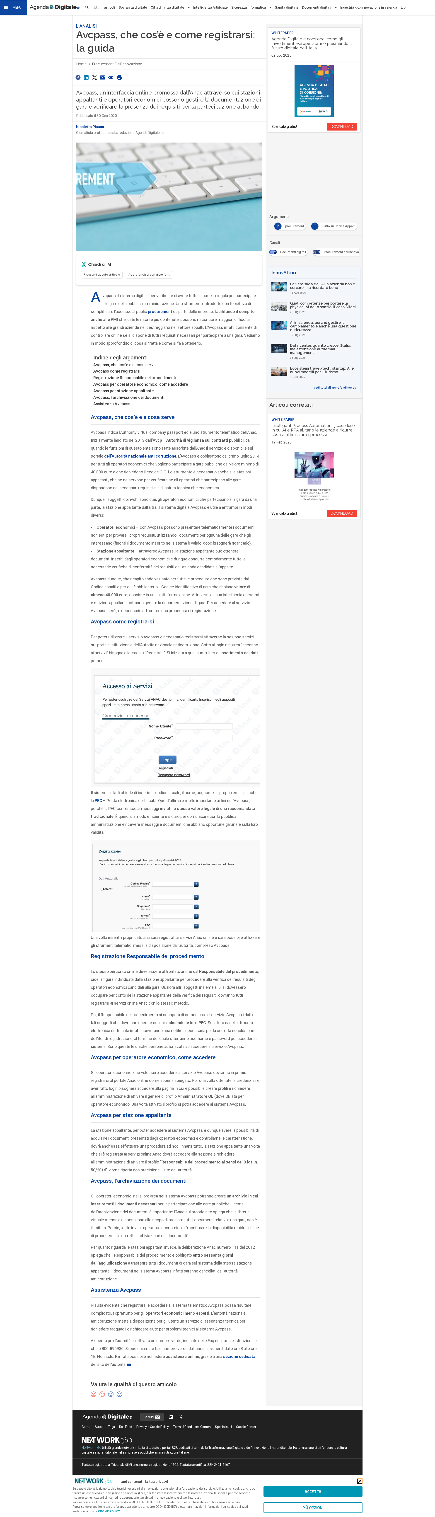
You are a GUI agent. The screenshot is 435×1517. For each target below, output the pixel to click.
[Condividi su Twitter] (94, 77)
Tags (111, 1427)
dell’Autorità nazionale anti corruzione (140, 456)
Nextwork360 (91, 1447)
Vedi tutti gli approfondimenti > (335, 387)
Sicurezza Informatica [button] (248, 7)
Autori (99, 1427)
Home (81, 64)
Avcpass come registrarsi (116, 371)
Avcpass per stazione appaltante (123, 390)
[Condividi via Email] (102, 77)
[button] (13, 7)
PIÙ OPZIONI (313, 1508)
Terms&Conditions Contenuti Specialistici (202, 1427)
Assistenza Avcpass (111, 403)
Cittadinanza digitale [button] (167, 7)
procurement (160, 311)
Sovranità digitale (133, 7)
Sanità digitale (286, 7)
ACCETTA (313, 1491)
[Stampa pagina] (119, 77)
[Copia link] (111, 77)
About (86, 1427)
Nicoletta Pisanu (90, 127)
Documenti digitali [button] (316, 7)
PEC (98, 800)
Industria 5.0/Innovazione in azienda (368, 7)
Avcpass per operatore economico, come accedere (140, 384)
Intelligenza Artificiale (210, 7)
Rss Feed (125, 1427)
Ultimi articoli (104, 7)
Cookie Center (246, 1427)
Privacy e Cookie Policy (152, 1427)
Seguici (149, 1417)
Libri (404, 7)
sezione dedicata (239, 1356)
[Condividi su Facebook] (78, 77)
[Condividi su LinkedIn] (86, 77)
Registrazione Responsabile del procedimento (135, 377)
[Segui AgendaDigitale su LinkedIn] (171, 1417)
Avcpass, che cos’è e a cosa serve (124, 364)
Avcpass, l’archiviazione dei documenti (128, 397)
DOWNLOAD (342, 126)
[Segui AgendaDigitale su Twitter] (180, 1417)
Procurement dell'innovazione (117, 64)
